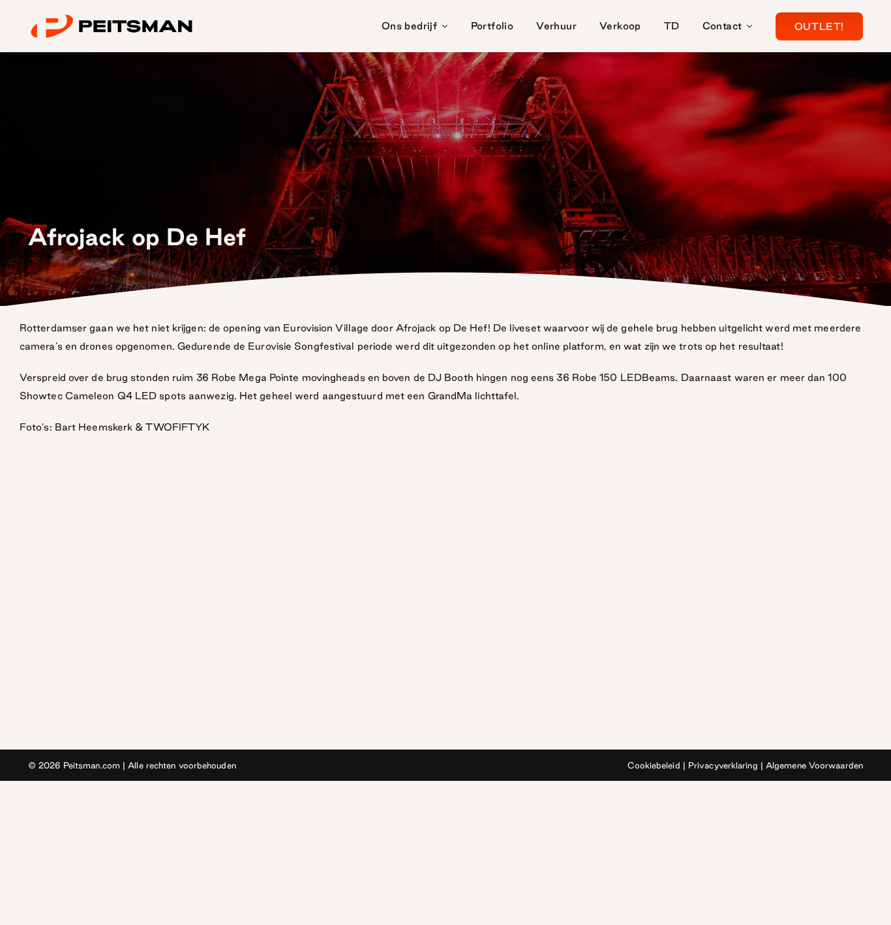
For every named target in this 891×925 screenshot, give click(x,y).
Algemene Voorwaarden (814, 765)
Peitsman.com (91, 765)
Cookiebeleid (653, 765)
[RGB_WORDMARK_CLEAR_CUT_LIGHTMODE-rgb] (111, 15)
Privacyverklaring (723, 765)
